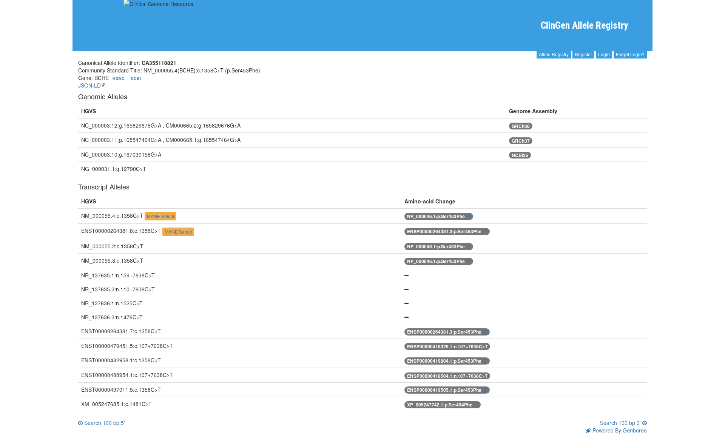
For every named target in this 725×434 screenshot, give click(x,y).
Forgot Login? (630, 54)
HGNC (119, 78)
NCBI (136, 78)
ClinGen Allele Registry (584, 25)
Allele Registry (554, 54)
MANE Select (160, 216)
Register (583, 54)
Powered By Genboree (619, 430)
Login (604, 54)
